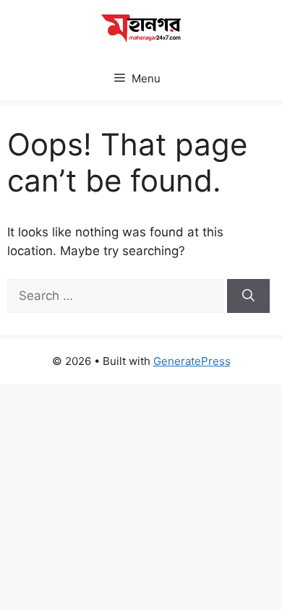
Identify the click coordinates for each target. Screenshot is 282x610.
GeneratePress (192, 361)
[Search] (248, 296)
